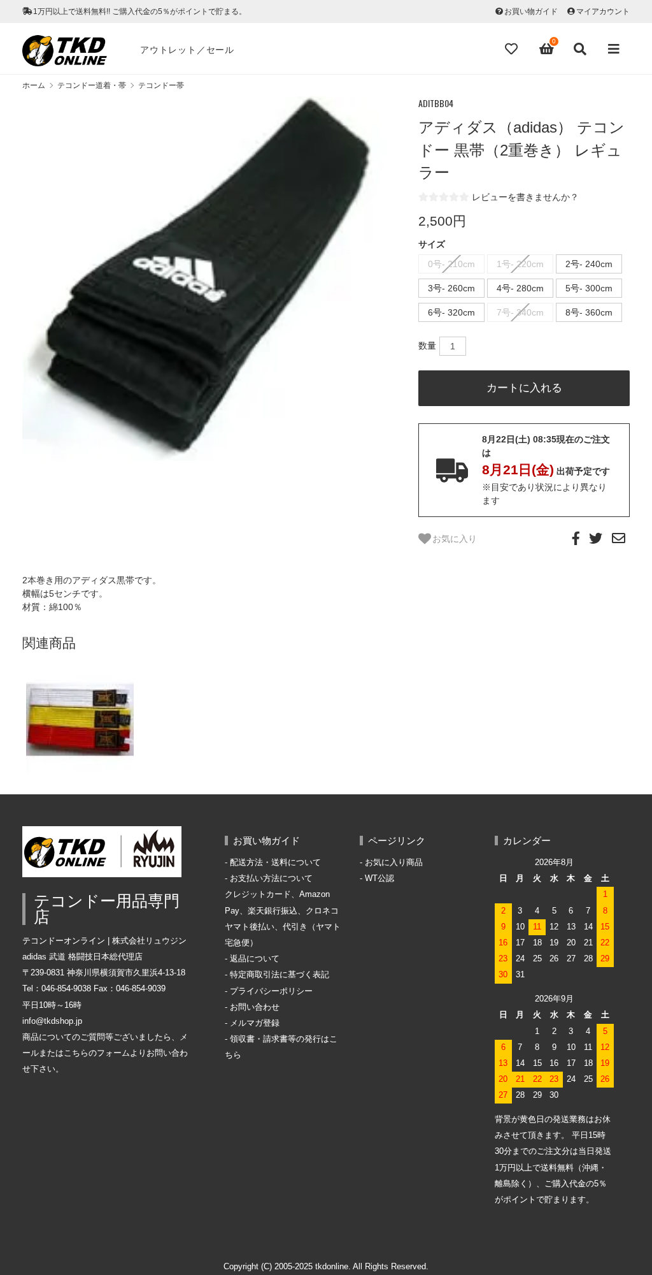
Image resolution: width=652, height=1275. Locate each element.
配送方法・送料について (275, 862)
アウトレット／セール (187, 50)
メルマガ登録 (255, 1023)
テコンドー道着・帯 (91, 85)
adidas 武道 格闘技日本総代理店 (82, 956)
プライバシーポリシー (271, 991)
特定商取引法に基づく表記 (279, 974)
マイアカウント (603, 11)
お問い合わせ (255, 1007)
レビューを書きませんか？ (525, 197)
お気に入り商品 (394, 862)
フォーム (113, 1053)
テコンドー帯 (161, 85)
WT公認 (379, 878)
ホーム (33, 85)
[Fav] (513, 49)
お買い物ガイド (531, 11)
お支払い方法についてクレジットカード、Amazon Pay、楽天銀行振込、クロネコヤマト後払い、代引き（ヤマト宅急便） (283, 910)
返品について (255, 958)
